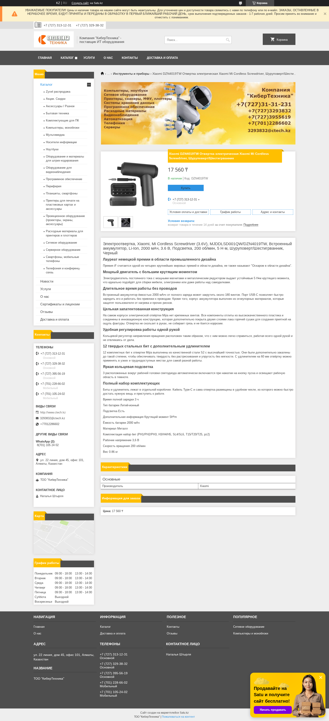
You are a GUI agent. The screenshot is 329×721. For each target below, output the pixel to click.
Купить (185, 188)
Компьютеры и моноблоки (250, 633)
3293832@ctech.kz (52, 418)
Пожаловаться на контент (178, 716)
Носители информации (61, 142)
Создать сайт (80, 3)
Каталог (67, 58)
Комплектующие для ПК (62, 120)
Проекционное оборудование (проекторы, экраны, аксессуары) (65, 220)
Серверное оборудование (63, 249)
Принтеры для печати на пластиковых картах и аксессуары (62, 204)
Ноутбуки (52, 149)
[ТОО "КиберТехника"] (54, 40)
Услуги (89, 58)
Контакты (130, 58)
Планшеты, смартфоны (61, 193)
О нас (108, 58)
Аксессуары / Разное (60, 106)
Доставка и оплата (162, 58)
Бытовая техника (57, 113)
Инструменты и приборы (131, 73)
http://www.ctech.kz (53, 412)
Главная (45, 58)
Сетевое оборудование (61, 242)
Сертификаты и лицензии (60, 304)
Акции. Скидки (55, 98)
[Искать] (228, 40)
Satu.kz (184, 712)
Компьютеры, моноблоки (62, 127)
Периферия (53, 186)
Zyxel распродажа (58, 91)
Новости (46, 281)
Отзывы (46, 312)
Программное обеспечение (64, 179)
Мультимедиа (55, 134)
